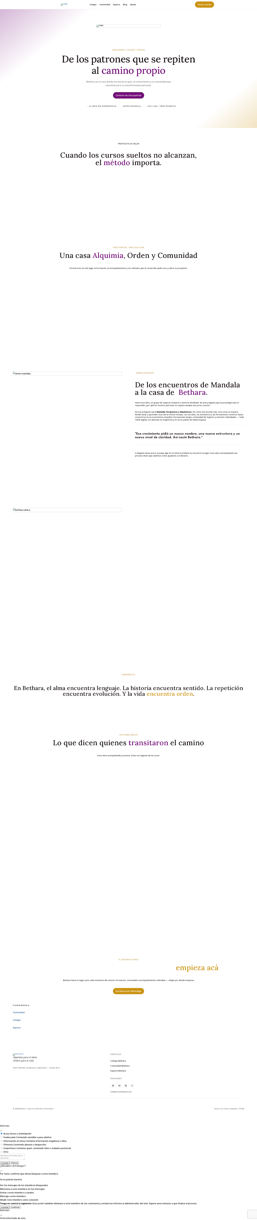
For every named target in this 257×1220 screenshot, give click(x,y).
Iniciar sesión (204, 4)
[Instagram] (113, 1085)
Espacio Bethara (118, 1070)
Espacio (116, 5)
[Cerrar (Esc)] (1, 1130)
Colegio (93, 5)
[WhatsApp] (132, 1085)
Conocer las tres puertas (128, 95)
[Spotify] (125, 1085)
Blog (125, 5)
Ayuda (133, 5)
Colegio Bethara (118, 1060)
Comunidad (104, 5)
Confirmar (15, 1207)
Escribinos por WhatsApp (128, 991)
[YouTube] (119, 1085)
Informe (14, 1163)
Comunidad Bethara (120, 1065)
